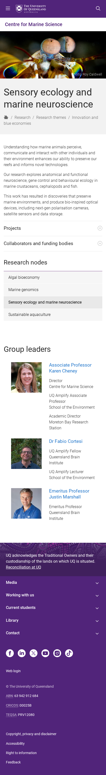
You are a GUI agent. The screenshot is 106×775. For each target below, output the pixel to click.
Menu (8, 9)
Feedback (13, 762)
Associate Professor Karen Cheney (70, 368)
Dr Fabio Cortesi (66, 441)
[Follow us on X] (33, 653)
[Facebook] (10, 653)
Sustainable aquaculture (29, 314)
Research (23, 117)
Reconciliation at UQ (23, 567)
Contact (12, 633)
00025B (25, 705)
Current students (20, 607)
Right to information (21, 753)
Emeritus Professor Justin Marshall (69, 494)
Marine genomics (23, 289)
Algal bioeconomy (24, 277)
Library (12, 620)
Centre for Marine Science (33, 24)
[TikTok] (69, 653)
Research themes (51, 117)
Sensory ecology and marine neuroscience (45, 302)
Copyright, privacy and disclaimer (31, 734)
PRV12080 (26, 715)
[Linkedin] (22, 653)
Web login (13, 671)
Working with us (20, 595)
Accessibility (15, 743)
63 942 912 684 (26, 696)
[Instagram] (57, 653)
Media (11, 582)
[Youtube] (45, 653)
